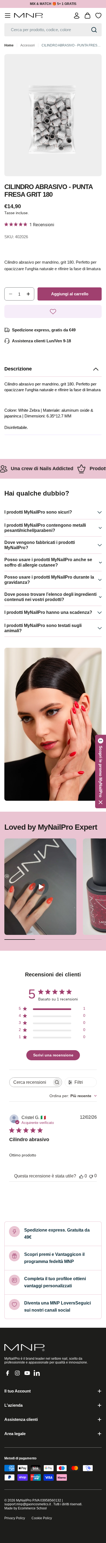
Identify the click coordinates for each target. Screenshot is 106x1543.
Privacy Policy (14, 1518)
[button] (53, 369)
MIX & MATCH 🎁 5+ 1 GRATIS (53, 4)
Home (9, 45)
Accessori (27, 45)
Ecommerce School (32, 1508)
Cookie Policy (42, 1518)
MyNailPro (24, 1500)
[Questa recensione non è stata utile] (91, 1176)
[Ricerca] (94, 29)
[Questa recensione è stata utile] (81, 1176)
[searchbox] (31, 1082)
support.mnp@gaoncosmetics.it (27, 1504)
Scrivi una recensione (53, 1055)
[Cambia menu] (7, 15)
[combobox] (53, 29)
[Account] (76, 15)
